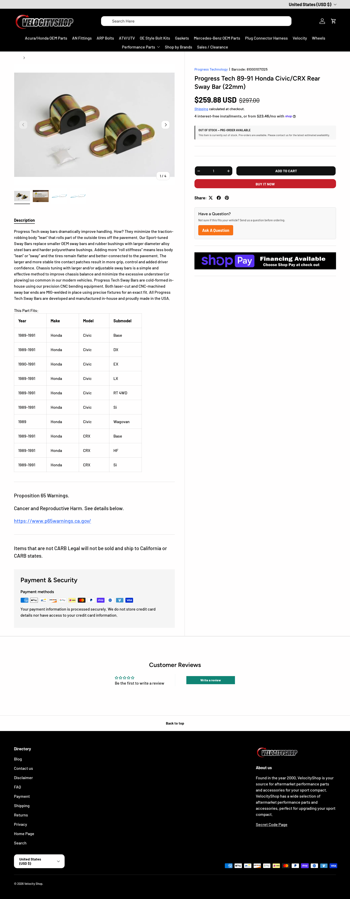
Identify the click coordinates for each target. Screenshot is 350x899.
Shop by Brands (178, 46)
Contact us (23, 768)
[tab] (24, 220)
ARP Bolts (105, 37)
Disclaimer (23, 777)
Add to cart (286, 171)
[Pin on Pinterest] (227, 198)
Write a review (210, 680)
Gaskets (182, 37)
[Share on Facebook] (219, 198)
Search (20, 842)
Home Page (24, 833)
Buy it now (265, 184)
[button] (333, 21)
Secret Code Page (271, 824)
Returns (21, 814)
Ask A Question (215, 230)
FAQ (17, 786)
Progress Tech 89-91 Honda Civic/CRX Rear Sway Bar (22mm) (57, 58)
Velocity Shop (33, 883)
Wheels (318, 37)
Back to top (175, 723)
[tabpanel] (94, 350)
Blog (18, 758)
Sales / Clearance (212, 46)
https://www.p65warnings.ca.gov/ (52, 521)
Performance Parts (138, 46)
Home (18, 58)
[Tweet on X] (211, 198)
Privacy (20, 824)
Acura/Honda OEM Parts (46, 37)
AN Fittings (82, 37)
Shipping (201, 108)
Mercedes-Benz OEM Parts (217, 37)
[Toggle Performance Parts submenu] (158, 46)
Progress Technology (211, 69)
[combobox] (196, 21)
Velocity (300, 37)
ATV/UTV (127, 37)
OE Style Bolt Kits (155, 37)
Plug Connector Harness (266, 37)
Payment (22, 796)
